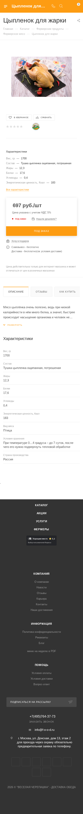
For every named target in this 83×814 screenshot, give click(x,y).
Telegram (26, 762)
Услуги (41, 521)
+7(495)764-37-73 (42, 716)
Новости (41, 587)
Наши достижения (42, 609)
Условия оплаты (41, 673)
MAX (57, 762)
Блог (42, 643)
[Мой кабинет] (68, 6)
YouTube (36, 762)
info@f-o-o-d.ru (44, 729)
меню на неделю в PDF (41, 651)
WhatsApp (36, 772)
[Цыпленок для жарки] (41, 77)
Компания (41, 573)
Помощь (41, 665)
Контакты (41, 604)
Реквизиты (41, 637)
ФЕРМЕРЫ (41, 529)
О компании (41, 581)
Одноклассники (46, 762)
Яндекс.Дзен (46, 772)
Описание (16, 291)
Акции (42, 513)
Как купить (67, 291)
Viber (67, 762)
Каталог (41, 505)
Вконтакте (15, 762)
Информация (41, 623)
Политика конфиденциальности (41, 631)
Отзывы (41, 291)
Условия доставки (42, 678)
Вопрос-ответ (41, 684)
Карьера (41, 598)
